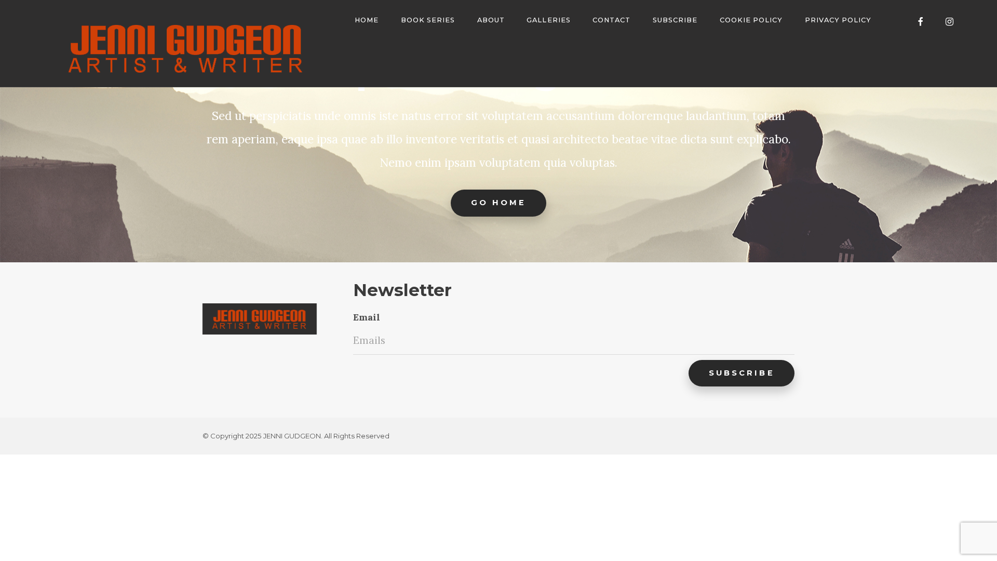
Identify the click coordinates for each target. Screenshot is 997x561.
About (491, 20)
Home (367, 20)
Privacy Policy (838, 20)
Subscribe (675, 20)
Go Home (499, 202)
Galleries (548, 20)
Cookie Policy (751, 20)
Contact (611, 20)
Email (366, 317)
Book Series (428, 20)
